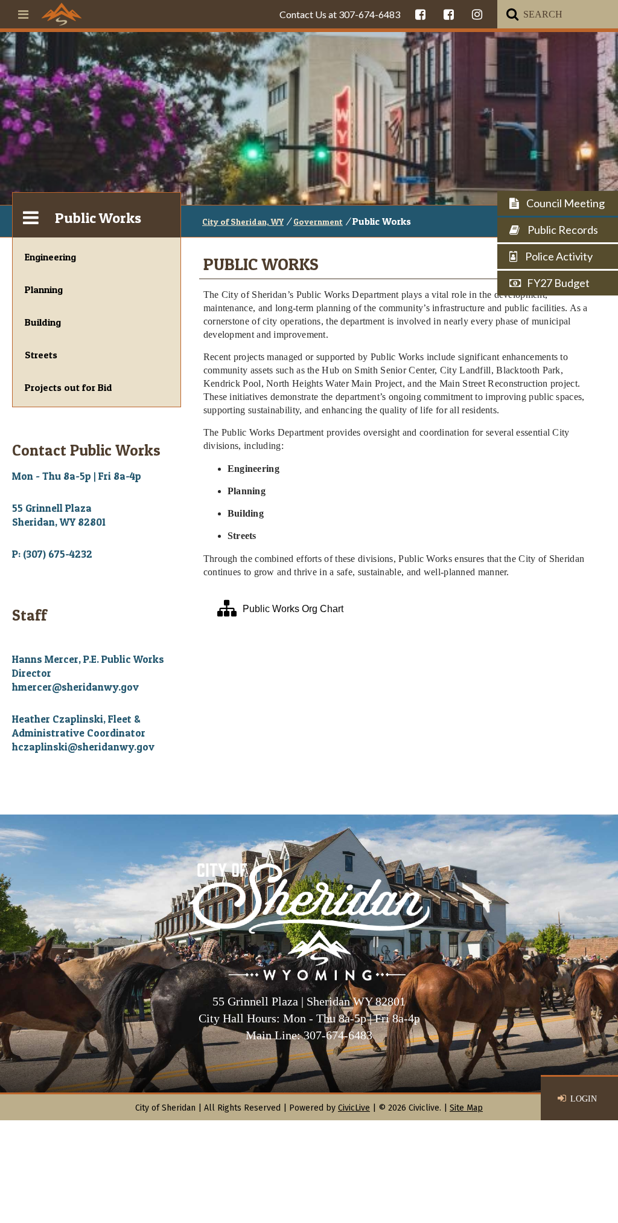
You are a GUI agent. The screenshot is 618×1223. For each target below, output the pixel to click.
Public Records (562, 229)
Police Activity (558, 256)
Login (583, 1098)
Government (318, 221)
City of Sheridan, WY (243, 221)
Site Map (466, 1108)
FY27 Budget (558, 282)
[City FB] (420, 14)
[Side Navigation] (31, 215)
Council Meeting (564, 203)
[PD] (449, 14)
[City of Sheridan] (61, 14)
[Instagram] (477, 14)
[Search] (512, 14)
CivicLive (354, 1108)
